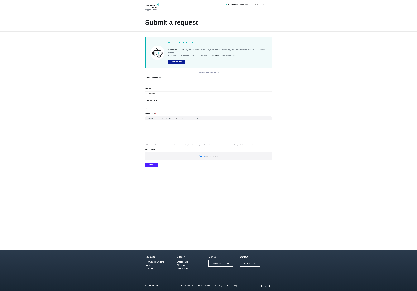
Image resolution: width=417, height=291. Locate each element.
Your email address (153, 77)
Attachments (150, 150)
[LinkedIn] (266, 286)
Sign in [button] (255, 5)
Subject (148, 89)
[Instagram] (262, 286)
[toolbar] (208, 118)
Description (150, 114)
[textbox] (208, 132)
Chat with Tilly (176, 62)
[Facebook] (270, 286)
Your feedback (151, 100)
